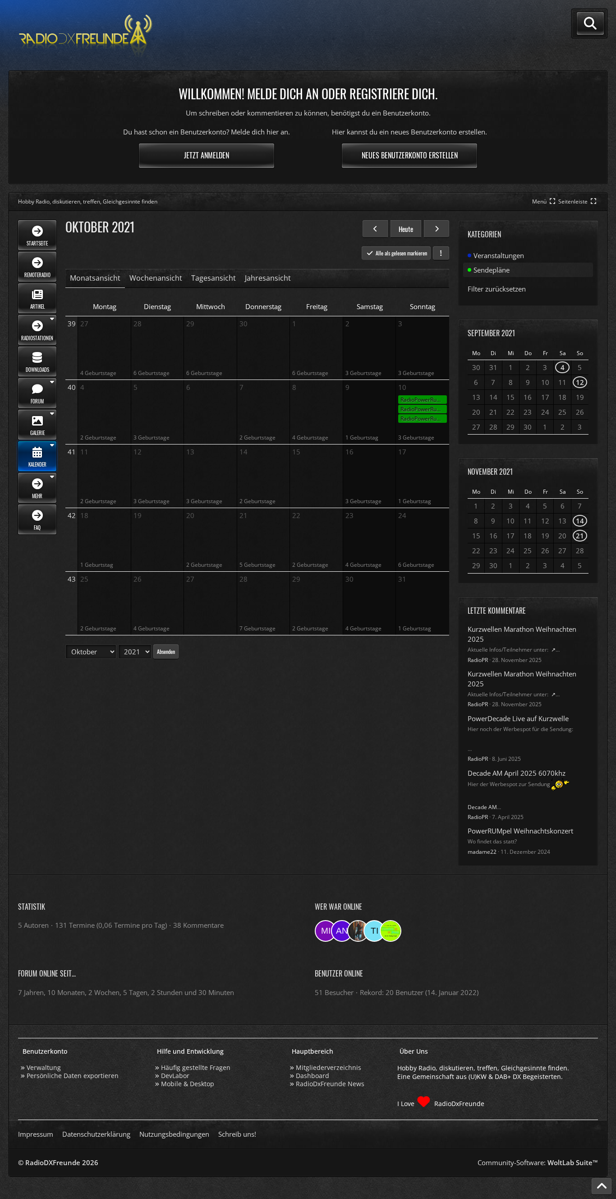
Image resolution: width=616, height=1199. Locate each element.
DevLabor (175, 1075)
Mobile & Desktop (187, 1083)
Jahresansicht (268, 278)
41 (72, 451)
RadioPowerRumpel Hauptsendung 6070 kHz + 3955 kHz (423, 399)
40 (72, 387)
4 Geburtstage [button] (98, 373)
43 (72, 578)
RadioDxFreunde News (330, 1083)
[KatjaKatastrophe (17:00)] (358, 931)
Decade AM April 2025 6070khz (516, 773)
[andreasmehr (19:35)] (342, 931)
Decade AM (482, 807)
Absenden (166, 651)
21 (580, 535)
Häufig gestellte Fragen (195, 1067)
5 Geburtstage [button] (257, 565)
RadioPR (478, 660)
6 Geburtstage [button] (151, 373)
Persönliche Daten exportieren (73, 1075)
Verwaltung (44, 1067)
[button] (441, 253)
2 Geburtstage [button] (98, 437)
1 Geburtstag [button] (361, 437)
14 (580, 520)
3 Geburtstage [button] (363, 373)
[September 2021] (375, 228)
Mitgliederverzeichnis (328, 1067)
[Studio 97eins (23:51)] (390, 931)
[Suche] (590, 23)
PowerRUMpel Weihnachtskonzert (520, 830)
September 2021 (491, 333)
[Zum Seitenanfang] (601, 1186)
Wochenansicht (155, 278)
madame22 (482, 852)
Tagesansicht (213, 278)
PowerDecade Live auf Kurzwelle (518, 718)
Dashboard (312, 1075)
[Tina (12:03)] (374, 931)
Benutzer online (339, 973)
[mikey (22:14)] (325, 931)
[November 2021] (436, 228)
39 (72, 323)
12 (580, 382)
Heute (406, 229)
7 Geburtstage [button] (257, 628)
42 (72, 515)
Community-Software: (538, 1162)
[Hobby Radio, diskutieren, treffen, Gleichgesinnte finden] (85, 35)
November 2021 (490, 471)
